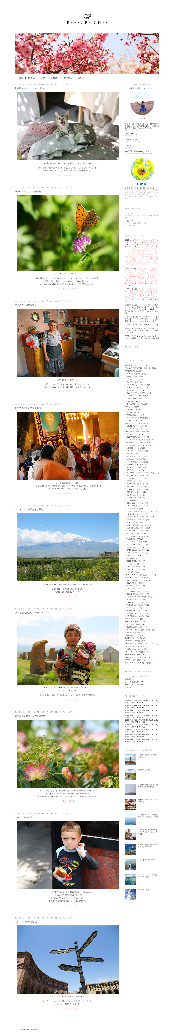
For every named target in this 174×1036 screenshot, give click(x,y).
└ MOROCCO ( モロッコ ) (134, 387)
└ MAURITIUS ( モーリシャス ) (136, 385)
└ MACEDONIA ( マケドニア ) (136, 520)
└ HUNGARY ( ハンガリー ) (135, 500)
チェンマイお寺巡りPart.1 (134, 684)
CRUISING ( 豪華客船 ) (133, 641)
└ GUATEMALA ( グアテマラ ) (136, 442)
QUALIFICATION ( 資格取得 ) (135, 652)
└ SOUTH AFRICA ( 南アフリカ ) (137, 393)
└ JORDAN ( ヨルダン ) (133, 569)
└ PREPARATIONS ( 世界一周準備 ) (138, 630)
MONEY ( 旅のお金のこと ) (135, 649)
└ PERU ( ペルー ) (132, 608)
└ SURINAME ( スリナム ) (134, 610)
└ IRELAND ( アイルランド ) (135, 506)
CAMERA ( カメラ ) (132, 635)
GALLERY (55, 78)
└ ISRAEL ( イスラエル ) (134, 566)
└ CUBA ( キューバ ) (132, 420)
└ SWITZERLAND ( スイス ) (135, 553)
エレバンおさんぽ (23, 817)
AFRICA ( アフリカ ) (132, 371)
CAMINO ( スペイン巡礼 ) (134, 638)
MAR (140, 705)
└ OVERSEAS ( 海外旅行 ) (135, 627)
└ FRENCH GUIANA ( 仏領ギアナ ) (138, 597)
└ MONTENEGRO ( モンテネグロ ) (138, 525)
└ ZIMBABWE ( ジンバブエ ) (135, 404)
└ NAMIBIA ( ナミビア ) (133, 390)
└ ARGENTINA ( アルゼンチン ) (136, 580)
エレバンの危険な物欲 (26, 921)
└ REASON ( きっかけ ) (133, 632)
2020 (127, 710)
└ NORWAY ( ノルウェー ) (134, 530)
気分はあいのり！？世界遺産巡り (31, 716)
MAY (148, 705)
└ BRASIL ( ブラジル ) (133, 586)
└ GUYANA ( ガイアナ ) (133, 599)
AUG (127, 712)
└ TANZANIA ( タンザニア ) (135, 396)
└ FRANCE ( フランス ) (133, 492)
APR (144, 705)
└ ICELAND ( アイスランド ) (135, 503)
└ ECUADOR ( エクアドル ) (135, 594)
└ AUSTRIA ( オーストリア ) (135, 464)
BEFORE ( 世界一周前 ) (133, 621)
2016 (127, 730)
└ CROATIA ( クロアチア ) (134, 478)
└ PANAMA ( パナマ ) (133, 453)
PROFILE (31, 78)
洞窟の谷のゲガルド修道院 (28, 191)
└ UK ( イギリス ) (131, 555)
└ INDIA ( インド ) (131, 409)
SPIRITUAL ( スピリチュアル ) (136, 657)
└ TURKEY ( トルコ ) (133, 572)
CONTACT (82, 78)
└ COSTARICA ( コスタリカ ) (135, 437)
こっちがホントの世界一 (147, 860)
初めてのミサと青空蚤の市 (28, 408)
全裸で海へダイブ (144, 890)
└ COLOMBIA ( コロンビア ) (135, 591)
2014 (127, 739)
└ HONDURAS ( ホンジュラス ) (136, 445)
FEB (136, 705)
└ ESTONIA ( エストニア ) (134, 486)
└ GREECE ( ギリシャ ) (133, 498)
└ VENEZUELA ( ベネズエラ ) (136, 616)
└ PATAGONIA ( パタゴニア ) (135, 605)
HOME (20, 78)
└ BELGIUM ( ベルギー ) (134, 470)
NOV (139, 712)
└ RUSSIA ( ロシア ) (132, 539)
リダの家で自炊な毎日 (26, 305)
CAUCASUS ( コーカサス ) (135, 423)
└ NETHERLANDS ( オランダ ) (136, 528)
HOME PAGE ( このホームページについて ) (141, 644)
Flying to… (129, 687)
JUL (156, 710)
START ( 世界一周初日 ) (133, 660)
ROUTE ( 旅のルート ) (133, 654)
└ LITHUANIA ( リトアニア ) (135, 514)
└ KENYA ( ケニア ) (132, 382)
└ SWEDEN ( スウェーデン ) (135, 550)
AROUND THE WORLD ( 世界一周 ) (138, 368)
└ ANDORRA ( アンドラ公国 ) (136, 462)
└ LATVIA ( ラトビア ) (133, 509)
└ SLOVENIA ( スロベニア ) (135, 544)
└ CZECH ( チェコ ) (132, 481)
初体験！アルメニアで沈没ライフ (31, 88)
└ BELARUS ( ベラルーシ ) (135, 467)
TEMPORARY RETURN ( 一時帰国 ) (138, 663)
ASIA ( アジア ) (130, 407)
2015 (127, 734)
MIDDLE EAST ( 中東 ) (133, 561)
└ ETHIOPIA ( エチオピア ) (135, 379)
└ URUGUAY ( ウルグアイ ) (135, 613)
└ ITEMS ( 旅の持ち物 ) (133, 624)
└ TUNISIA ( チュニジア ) (134, 398)
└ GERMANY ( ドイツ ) (133, 495)
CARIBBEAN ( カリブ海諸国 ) (136, 418)
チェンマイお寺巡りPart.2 (134, 682)
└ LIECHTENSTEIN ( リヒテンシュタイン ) (141, 511)
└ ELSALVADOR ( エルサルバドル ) (138, 440)
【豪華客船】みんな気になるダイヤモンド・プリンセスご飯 (148, 832)
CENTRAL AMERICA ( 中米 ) (135, 431)
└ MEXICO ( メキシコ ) (133, 448)
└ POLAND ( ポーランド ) (134, 533)
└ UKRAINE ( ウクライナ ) (135, 558)
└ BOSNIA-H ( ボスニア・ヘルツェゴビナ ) (140, 473)
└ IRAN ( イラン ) (131, 564)
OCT (135, 703)
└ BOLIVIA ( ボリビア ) (133, 583)
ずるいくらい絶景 (144, 770)
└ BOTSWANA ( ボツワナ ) (135, 374)
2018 (127, 720)
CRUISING (68, 78)
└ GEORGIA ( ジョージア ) (135, 429)
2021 (127, 705)
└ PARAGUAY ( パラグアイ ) (135, 602)
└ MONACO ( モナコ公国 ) (135, 522)
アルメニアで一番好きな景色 (29, 509)
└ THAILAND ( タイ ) (132, 415)
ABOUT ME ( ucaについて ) (135, 365)
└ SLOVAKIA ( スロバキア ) (135, 542)
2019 (127, 715)
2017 (127, 725)
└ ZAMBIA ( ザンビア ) (133, 401)
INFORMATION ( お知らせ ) (135, 646)
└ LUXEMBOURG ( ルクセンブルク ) (138, 517)
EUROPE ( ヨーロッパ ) (133, 456)
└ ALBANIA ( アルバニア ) (134, 459)
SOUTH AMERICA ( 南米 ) (134, 577)
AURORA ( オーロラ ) (133, 619)
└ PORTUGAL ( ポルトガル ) (135, 536)
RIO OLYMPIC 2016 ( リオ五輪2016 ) (138, 575)
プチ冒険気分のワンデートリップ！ (32, 612)
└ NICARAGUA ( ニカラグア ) (136, 451)
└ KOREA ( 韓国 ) (131, 412)
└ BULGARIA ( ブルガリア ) (135, 475)
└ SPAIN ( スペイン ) (132, 547)
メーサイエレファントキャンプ (136, 676)
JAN (132, 705)
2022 (127, 700)
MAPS (43, 78)
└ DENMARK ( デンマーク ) (135, 484)
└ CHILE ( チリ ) (131, 588)
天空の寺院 (129, 679)
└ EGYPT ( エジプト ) (133, 376)
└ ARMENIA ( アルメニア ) (61, 85)
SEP (131, 703)
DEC (143, 712)
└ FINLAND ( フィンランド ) (135, 489)
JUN (152, 705)
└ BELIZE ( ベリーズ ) (133, 434)
